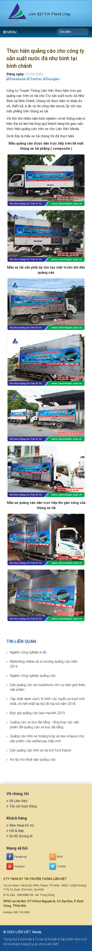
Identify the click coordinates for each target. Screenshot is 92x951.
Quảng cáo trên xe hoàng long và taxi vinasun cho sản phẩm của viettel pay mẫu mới (47, 738)
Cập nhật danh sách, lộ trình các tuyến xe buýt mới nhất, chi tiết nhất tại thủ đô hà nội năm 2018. (47, 701)
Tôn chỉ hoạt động (23, 806)
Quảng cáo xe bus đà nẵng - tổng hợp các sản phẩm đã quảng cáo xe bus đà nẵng (44, 724)
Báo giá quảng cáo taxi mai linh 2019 (37, 713)
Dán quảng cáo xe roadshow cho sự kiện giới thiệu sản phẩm (47, 687)
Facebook (20, 856)
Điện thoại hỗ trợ (21, 825)
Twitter (61, 866)
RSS (59, 856)
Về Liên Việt (18, 801)
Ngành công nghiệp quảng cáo (33, 676)
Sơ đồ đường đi (21, 836)
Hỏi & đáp (16, 831)
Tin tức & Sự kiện (46, 939)
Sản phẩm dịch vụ (72, 939)
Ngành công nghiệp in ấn (28, 652)
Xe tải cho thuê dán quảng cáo (33, 759)
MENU (11, 32)
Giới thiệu (26, 939)
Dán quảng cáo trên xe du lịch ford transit (40, 750)
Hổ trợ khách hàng (15, 944)
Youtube (19, 866)
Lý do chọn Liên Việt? (45, 944)
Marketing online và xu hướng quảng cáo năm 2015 (44, 663)
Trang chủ (10, 939)
